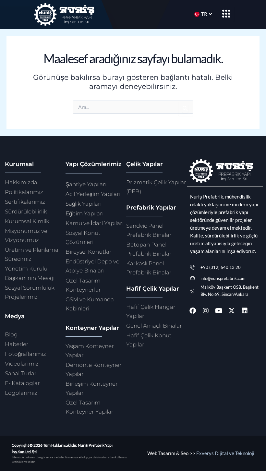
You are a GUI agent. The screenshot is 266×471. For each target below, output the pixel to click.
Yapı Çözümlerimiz (94, 164)
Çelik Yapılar (144, 164)
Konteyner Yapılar (92, 328)
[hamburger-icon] (226, 14)
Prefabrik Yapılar (151, 207)
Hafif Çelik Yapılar (152, 288)
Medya (15, 316)
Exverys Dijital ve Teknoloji (225, 453)
